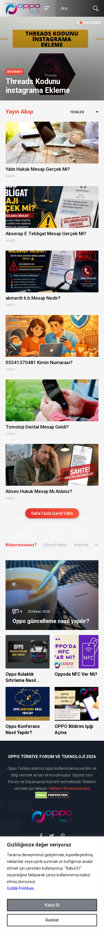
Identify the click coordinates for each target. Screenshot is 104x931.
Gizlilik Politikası (20, 888)
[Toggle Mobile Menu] (46, 8)
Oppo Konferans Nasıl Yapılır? (23, 729)
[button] (78, 22)
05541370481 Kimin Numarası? (39, 362)
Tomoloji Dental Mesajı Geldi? (37, 427)
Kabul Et (52, 905)
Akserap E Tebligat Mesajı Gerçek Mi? (46, 233)
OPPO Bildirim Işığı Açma (74, 729)
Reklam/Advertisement (69, 788)
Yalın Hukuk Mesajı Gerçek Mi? (38, 169)
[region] (52, 883)
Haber (10, 176)
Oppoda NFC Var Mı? (76, 674)
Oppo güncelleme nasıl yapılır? (50, 621)
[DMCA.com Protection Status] (52, 795)
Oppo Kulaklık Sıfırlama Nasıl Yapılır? (21, 678)
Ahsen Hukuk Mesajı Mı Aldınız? (39, 491)
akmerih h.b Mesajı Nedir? (33, 298)
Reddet (52, 920)
